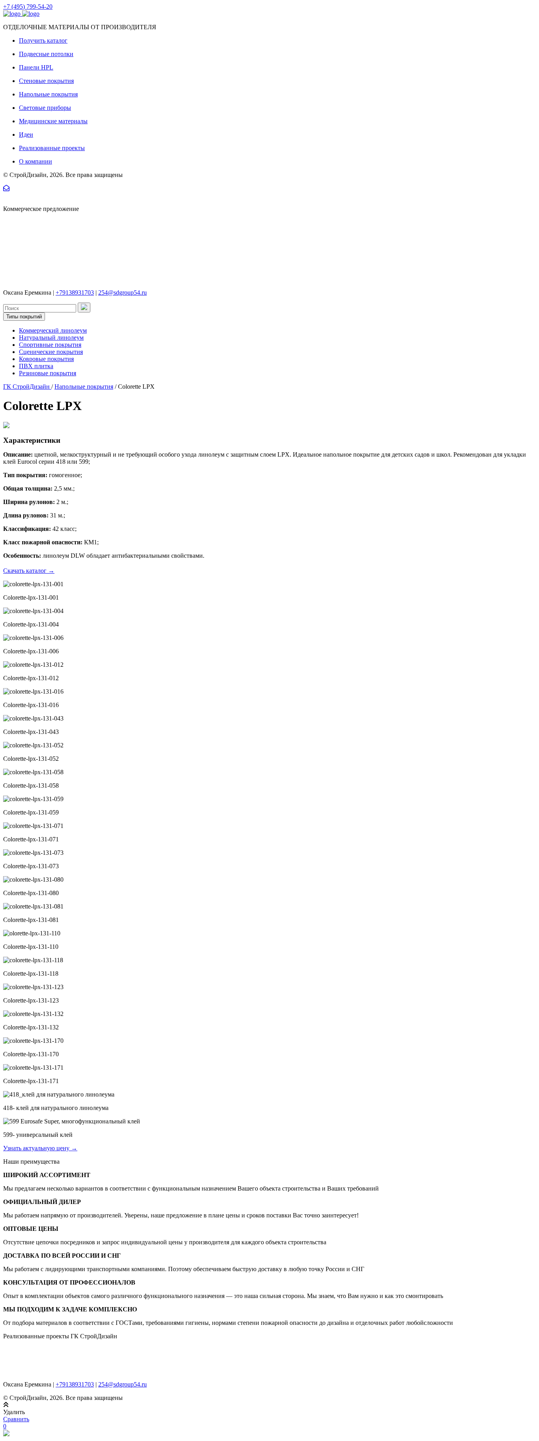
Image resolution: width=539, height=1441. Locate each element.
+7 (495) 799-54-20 (27, 6)
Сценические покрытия (51, 351)
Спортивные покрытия (50, 344)
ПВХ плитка (36, 366)
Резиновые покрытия (47, 373)
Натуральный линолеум (51, 337)
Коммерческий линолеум (53, 330)
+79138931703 (75, 292)
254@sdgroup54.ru (122, 292)
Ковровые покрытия (46, 359)
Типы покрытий (24, 317)
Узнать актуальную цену (40, 1148)
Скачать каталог (28, 570)
